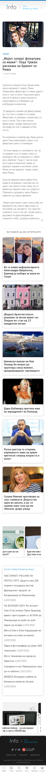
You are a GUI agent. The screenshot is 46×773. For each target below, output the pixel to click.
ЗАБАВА (6, 54)
